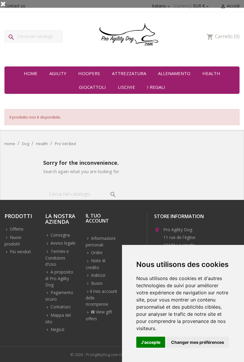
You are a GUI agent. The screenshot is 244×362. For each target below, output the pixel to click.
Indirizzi (97, 275)
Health (211, 73)
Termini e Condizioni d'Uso (57, 257)
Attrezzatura (129, 73)
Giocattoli (92, 87)
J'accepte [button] (150, 342)
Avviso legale (62, 243)
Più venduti (20, 251)
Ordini (96, 252)
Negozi (56, 329)
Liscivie (126, 87)
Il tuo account (97, 218)
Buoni (96, 283)
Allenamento (174, 73)
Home (30, 73)
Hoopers (89, 73)
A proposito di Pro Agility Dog (59, 278)
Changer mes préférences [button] (197, 342)
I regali (156, 87)
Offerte (16, 229)
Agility (57, 73)
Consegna (59, 235)
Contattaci (60, 307)
